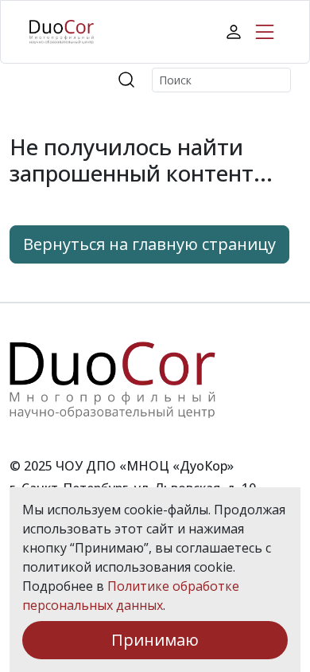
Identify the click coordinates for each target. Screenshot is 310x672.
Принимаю (155, 640)
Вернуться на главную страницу (149, 244)
